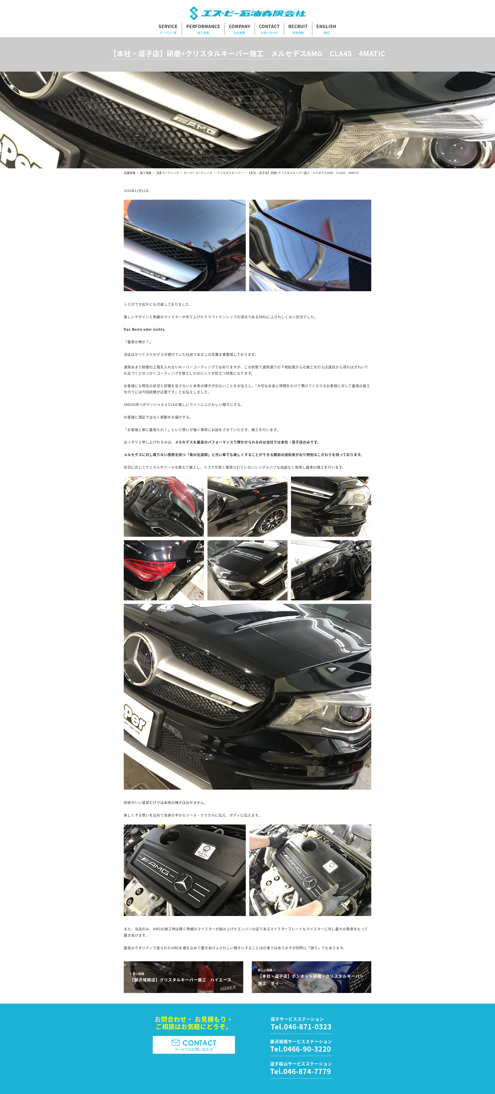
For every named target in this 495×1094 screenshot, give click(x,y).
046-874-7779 (307, 1071)
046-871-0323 (308, 1026)
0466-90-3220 (307, 1048)
